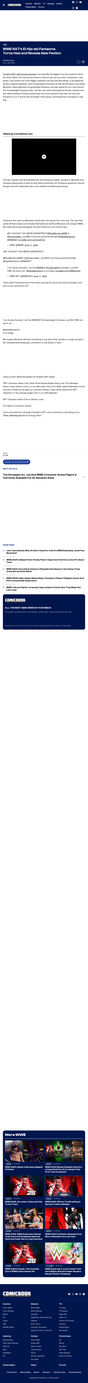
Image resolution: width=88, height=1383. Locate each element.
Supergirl (34, 1314)
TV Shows (49, 1266)
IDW (4, 1324)
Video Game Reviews (10, 1343)
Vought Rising (64, 1327)
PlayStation (7, 1353)
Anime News (35, 1340)
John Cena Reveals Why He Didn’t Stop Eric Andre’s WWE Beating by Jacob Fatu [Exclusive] (45, 551)
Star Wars (62, 1346)
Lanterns (62, 1324)
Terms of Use (45, 625)
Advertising (25, 1372)
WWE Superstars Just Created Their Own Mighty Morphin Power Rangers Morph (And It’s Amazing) (63, 1271)
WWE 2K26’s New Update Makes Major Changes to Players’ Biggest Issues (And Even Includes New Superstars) (45, 579)
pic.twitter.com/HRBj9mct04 (67, 270)
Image (5, 1320)
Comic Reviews (8, 1311)
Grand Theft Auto (65, 1356)
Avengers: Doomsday (38, 1327)
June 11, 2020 (31, 244)
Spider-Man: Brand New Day (41, 1317)
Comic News (7, 1308)
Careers (46, 1372)
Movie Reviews (36, 1311)
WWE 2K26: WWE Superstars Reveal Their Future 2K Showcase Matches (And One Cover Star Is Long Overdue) (23, 1236)
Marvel (5, 1314)
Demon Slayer (36, 1346)
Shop (33, 1365)
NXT (4, 455)
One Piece (35, 1359)
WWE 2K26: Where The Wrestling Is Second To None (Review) (62, 1203)
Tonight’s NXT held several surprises (20, 74)
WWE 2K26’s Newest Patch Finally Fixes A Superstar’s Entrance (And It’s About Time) (45, 561)
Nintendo (6, 1346)
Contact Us (12, 1372)
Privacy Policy (67, 625)
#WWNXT (40, 267)
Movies (37, 4)
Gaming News (8, 1340)
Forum (41, 7)
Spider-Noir (63, 1314)
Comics (28, 4)
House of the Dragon (66, 1320)
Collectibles (30, 7)
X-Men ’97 (62, 1317)
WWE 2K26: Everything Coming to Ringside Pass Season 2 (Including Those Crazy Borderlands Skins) (43, 570)
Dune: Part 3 (35, 1324)
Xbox (5, 1349)
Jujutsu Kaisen (36, 1349)
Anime (59, 4)
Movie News (35, 1308)
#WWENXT (12, 239)
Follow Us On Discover (16, 462)
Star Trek (62, 1349)
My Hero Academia (38, 1356)
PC (4, 1356)
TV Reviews (63, 1311)
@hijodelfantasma (66, 236)
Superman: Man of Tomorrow (41, 1330)
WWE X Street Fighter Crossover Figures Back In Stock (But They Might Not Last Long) (43, 588)
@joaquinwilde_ (14, 236)
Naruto (33, 1353)
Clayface (34, 1320)
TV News (62, 1308)
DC (4, 1317)
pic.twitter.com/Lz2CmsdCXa (31, 239)
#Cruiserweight (53, 267)
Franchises (65, 1336)
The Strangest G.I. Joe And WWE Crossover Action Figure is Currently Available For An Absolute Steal (40, 476)
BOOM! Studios (8, 1327)
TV (44, 4)
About (36, 1372)
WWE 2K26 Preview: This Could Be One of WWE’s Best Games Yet (22, 1270)
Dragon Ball (35, 1343)
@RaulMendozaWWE (57, 233)
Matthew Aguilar (9, 60)
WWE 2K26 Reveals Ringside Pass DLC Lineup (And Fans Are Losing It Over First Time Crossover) (63, 1169)
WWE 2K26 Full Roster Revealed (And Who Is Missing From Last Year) (63, 1235)
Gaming (50, 4)
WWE (5, 45)
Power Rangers (64, 1353)
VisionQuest (63, 1330)
